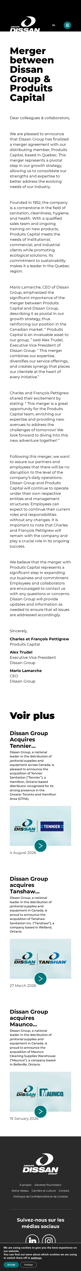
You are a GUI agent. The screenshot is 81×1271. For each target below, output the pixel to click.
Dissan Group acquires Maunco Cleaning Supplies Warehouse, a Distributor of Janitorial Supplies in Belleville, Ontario (29, 1018)
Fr (53, 25)
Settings (28, 1264)
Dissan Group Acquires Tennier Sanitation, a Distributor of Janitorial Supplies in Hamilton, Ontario (29, 739)
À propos (25, 1185)
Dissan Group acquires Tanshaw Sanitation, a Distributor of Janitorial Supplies (29, 885)
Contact (64, 1190)
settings (36, 1257)
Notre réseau (20, 1190)
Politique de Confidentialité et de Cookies (40, 1196)
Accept (11, 1264)
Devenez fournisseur (47, 1185)
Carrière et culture (44, 1190)
